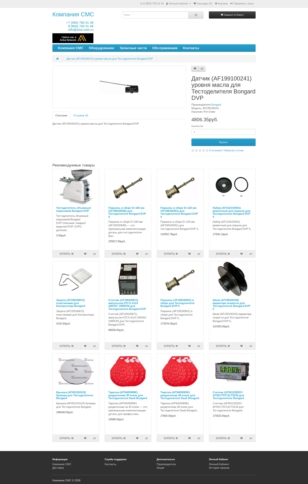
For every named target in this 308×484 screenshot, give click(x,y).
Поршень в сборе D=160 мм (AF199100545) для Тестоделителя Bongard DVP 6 (127, 212)
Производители (166, 464)
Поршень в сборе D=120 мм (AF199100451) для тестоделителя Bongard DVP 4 (179, 212)
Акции (160, 467)
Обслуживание (165, 48)
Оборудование (101, 48)
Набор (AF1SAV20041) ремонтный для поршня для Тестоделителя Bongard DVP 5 (231, 212)
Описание (61, 115)
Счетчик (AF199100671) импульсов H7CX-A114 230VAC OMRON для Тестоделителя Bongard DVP (127, 304)
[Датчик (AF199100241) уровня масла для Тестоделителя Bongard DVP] (119, 87)
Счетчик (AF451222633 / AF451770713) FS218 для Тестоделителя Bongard (228, 395)
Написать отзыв (233, 150)
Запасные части (133, 48)
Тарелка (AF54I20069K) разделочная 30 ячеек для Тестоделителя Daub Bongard (127, 395)
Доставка (58, 467)
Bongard (216, 104)
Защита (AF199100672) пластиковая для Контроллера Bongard (70, 303)
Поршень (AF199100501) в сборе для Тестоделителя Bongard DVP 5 (177, 303)
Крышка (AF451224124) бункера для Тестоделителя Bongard (74, 395)
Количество (197, 126)
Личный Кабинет (219, 464)
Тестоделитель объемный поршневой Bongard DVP (73, 209)
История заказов (219, 467)
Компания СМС (73, 14)
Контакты (191, 48)
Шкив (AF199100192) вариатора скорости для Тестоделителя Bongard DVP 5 (231, 304)
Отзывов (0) (80, 115)
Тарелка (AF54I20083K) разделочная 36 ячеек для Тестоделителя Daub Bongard (179, 395)
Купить (223, 142)
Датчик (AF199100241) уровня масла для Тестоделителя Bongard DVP (109, 58)
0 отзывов (215, 150)
